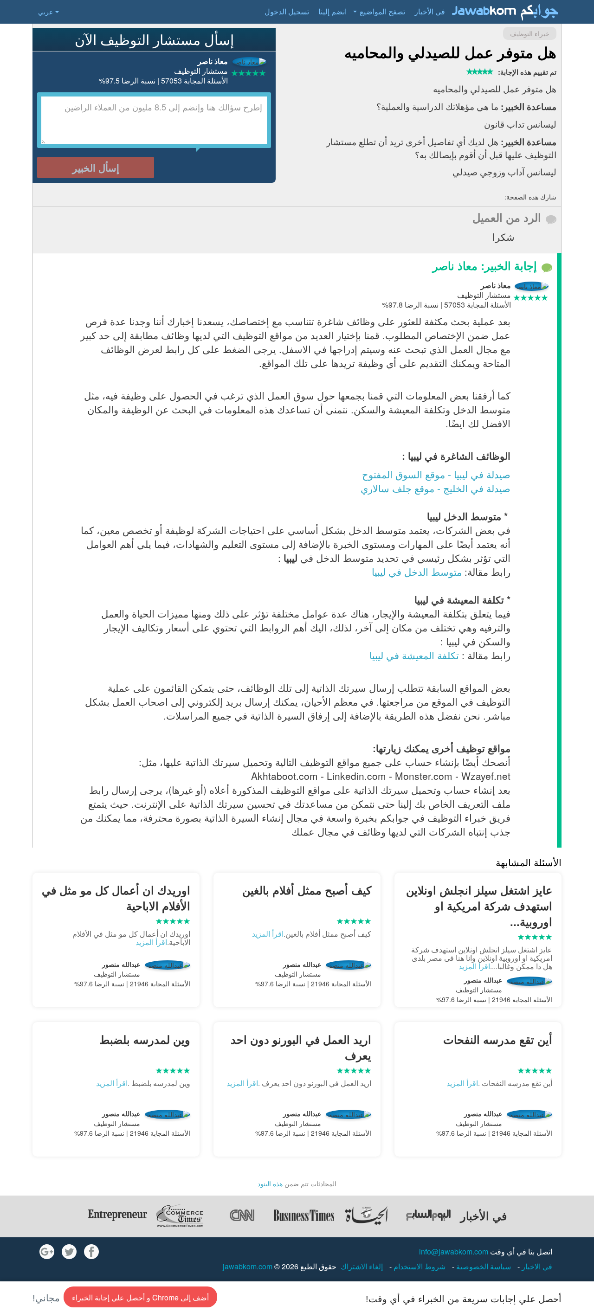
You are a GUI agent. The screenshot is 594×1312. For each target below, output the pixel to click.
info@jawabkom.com (453, 1251)
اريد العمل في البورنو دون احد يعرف (301, 1047)
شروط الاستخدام (419, 1266)
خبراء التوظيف (529, 33)
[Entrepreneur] (117, 1215)
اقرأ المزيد (474, 966)
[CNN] (242, 1215)
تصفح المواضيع (382, 11)
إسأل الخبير (95, 167)
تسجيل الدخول (287, 11)
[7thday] (428, 1215)
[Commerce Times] (179, 1215)
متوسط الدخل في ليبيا (417, 572)
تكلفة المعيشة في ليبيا (414, 655)
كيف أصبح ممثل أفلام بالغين (306, 890)
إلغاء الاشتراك (362, 1266)
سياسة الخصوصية (482, 1266)
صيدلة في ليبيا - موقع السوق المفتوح (436, 474)
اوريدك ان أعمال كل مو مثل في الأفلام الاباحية (116, 897)
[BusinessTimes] (304, 1215)
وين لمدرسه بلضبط (144, 1039)
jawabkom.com (247, 1266)
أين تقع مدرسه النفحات (497, 1039)
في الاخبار (536, 1266)
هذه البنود (270, 1183)
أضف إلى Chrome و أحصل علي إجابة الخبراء (140, 1297)
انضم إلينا (332, 11)
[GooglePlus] (46, 1251)
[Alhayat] (366, 1215)
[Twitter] (69, 1251)
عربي (45, 11)
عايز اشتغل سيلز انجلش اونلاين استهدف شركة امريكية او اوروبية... (479, 906)
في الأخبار (429, 11)
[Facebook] (91, 1251)
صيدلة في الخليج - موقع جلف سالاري (435, 488)
